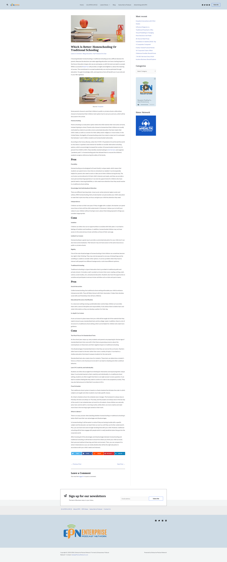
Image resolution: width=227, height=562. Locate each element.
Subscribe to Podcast (96, 509)
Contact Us (107, 509)
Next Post (121, 464)
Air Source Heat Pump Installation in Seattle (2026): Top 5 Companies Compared (146, 41)
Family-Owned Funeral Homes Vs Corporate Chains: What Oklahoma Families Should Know (146, 50)
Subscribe (156, 498)
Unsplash (100, 106)
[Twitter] (204, 5)
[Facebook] (202, 5)
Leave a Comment (76, 53)
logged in (81, 476)
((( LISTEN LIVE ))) (66, 509)
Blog (84, 53)
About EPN (76, 509)
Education (89, 53)
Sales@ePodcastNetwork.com (80, 555)
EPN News (85, 509)
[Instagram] (207, 5)
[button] (7, 5)
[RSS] (209, 5)
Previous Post (76, 464)
